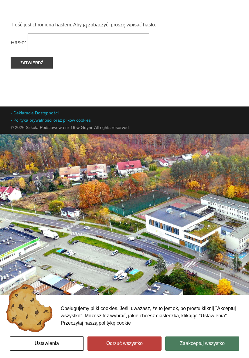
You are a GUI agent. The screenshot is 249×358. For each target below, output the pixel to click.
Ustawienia (47, 343)
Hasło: (19, 42)
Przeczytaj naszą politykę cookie (96, 323)
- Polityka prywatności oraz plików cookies (51, 120)
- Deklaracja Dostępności (35, 112)
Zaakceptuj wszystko (202, 343)
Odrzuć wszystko (124, 343)
